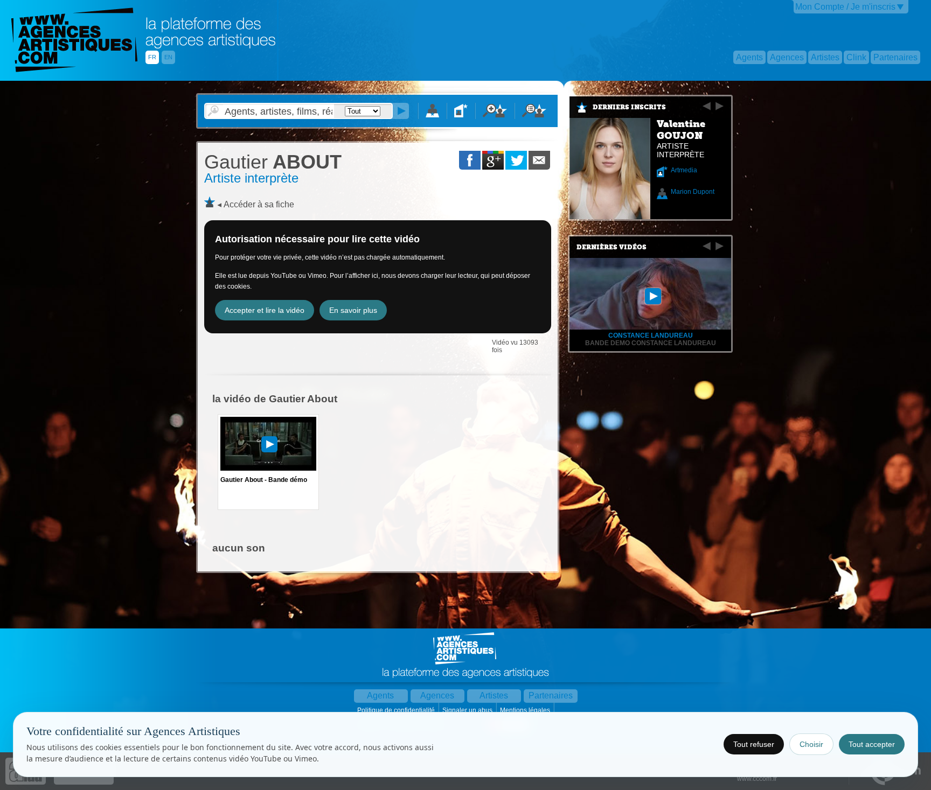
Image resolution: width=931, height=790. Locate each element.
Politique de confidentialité (396, 710)
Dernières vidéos (611, 247)
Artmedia (684, 170)
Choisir (811, 744)
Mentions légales (526, 710)
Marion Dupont (692, 191)
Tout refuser (753, 744)
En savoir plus (353, 310)
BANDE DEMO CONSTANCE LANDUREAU (650, 343)
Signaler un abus (468, 710)
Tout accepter (872, 744)
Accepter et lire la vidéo (264, 310)
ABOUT (273, 162)
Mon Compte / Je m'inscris (845, 6)
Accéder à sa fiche (259, 204)
